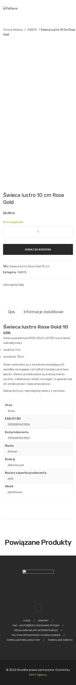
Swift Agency (38, 675)
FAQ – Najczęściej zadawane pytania (36, 625)
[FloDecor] (10, 8)
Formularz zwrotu (60, 640)
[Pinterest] (46, 284)
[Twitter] (38, 284)
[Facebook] (31, 284)
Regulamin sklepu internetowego (36, 630)
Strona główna (13, 30)
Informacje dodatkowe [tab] (43, 311)
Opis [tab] (11, 311)
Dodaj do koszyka (38, 249)
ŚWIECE (32, 30)
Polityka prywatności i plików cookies (36, 635)
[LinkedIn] (61, 284)
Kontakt (43, 620)
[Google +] (53, 284)
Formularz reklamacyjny (23, 640)
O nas (26, 620)
